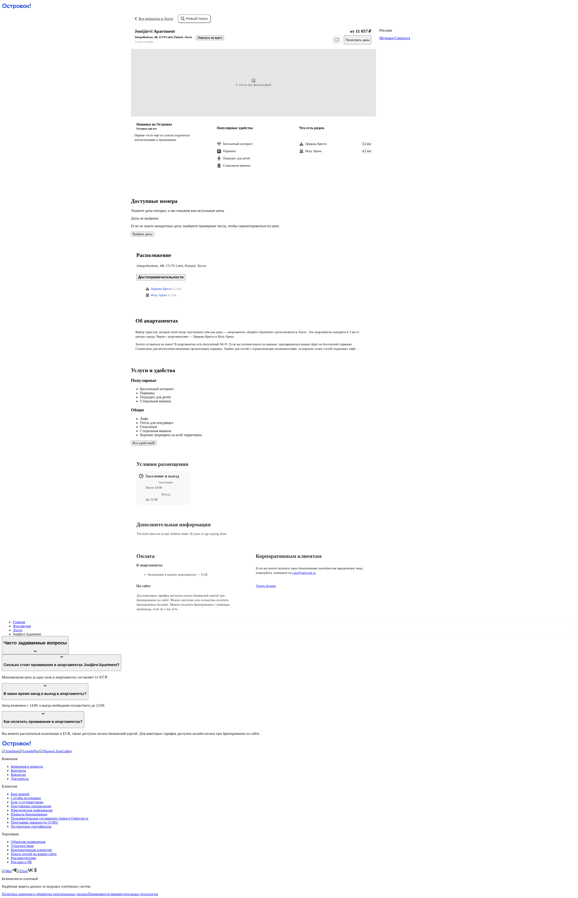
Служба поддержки (26, 798)
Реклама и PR (21, 862)
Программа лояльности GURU (34, 822)
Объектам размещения (28, 842)
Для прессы (20, 779)
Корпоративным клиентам (31, 850)
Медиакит (387, 38)
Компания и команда (27, 766)
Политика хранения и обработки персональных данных (45, 894)
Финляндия (22, 626)
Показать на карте (210, 37)
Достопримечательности (161, 277)
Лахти (17, 630)
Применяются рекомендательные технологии (123, 894)
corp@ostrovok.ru (304, 573)
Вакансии (18, 775)
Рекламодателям (23, 858)
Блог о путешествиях (27, 802)
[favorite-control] (336, 39)
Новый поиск (197, 19)
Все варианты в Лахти (156, 19)
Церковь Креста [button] (161, 289)
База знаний (20, 794)
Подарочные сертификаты (31, 826)
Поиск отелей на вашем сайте (34, 854)
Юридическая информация (31, 810)
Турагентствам (22, 846)
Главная (19, 622)
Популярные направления (31, 806)
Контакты (18, 770)
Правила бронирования (29, 814)
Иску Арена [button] (159, 295)
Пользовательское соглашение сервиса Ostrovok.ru (49, 818)
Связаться (402, 38)
